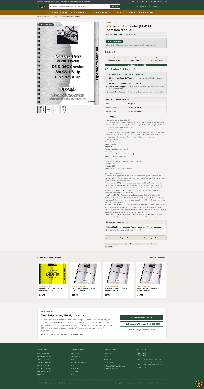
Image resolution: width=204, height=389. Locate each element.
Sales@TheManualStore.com (157, 1)
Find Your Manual (59, 12)
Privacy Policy (119, 383)
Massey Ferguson (77, 356)
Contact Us (107, 353)
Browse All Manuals (44, 356)
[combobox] (84, 6)
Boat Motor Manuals (44, 371)
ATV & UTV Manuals (44, 368)
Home (39, 16)
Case (72, 365)
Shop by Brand (101, 12)
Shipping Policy (162, 383)
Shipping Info (108, 359)
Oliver (73, 374)
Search (113, 6)
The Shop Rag (147, 12)
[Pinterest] (139, 354)
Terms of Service (131, 383)
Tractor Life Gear (124, 12)
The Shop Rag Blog (44, 362)
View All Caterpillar (157, 258)
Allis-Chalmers (75, 371)
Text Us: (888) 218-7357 (143, 318)
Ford (72, 359)
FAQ (105, 356)
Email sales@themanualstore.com (142, 330)
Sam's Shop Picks (43, 365)
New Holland (75, 368)
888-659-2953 (111, 369)
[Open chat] (199, 383)
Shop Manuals (79, 12)
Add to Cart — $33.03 (137, 65)
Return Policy (108, 362)
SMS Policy (141, 383)
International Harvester (78, 362)
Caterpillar (55, 16)
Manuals (46, 16)
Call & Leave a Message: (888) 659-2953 (143, 324)
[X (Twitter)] (144, 354)
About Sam (41, 374)
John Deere (75, 353)
